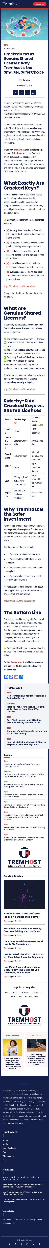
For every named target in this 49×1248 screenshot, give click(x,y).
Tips (6, 45)
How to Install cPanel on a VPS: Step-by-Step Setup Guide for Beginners (27, 743)
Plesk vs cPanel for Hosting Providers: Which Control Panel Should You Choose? (25, 709)
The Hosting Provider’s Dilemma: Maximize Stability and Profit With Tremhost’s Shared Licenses (36, 1060)
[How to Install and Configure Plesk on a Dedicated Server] (24, 894)
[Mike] (20, 80)
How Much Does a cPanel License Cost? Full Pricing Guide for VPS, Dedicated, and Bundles (23, 817)
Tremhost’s (16, 662)
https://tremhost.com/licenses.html (19, 286)
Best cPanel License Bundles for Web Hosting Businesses (24, 828)
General (11, 704)
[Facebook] (15, 92)
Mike (28, 80)
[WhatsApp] (33, 92)
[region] (24, 457)
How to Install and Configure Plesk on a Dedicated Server (26, 697)
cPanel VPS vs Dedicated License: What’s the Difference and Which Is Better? (24, 838)
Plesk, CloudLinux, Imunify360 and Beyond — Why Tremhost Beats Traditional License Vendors (12, 1064)
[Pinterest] (27, 92)
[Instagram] (15, 1244)
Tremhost (18, 149)
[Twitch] (27, 1244)
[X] (21, 92)
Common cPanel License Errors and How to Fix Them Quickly (27, 732)
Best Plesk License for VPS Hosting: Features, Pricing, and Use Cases (24, 721)
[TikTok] (21, 1244)
